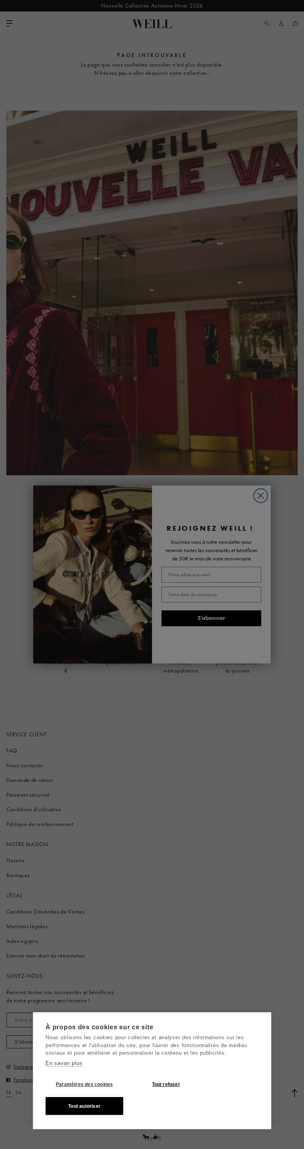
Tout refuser (166, 1084)
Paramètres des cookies (84, 1084)
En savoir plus (64, 1063)
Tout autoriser (84, 1106)
